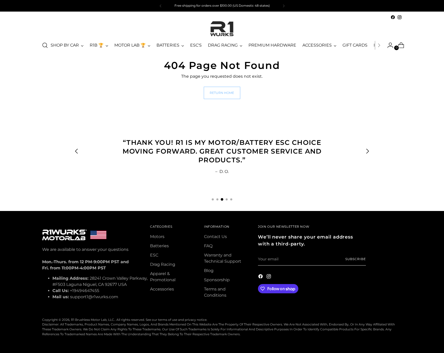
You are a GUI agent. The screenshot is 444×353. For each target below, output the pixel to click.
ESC (154, 255)
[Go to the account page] (388, 45)
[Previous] (160, 6)
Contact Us (215, 236)
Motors (157, 236)
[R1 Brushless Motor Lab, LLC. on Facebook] (393, 17)
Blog (209, 270)
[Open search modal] (45, 45)
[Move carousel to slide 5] (231, 199)
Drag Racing (162, 264)
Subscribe (355, 259)
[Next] (283, 6)
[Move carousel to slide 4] (227, 199)
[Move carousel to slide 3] (222, 199)
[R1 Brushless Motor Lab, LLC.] (222, 29)
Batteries (159, 245)
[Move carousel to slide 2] (217, 199)
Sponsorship (217, 279)
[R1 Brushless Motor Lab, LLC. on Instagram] (399, 17)
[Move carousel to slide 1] (213, 199)
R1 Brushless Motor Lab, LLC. (93, 320)
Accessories (162, 289)
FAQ (208, 245)
